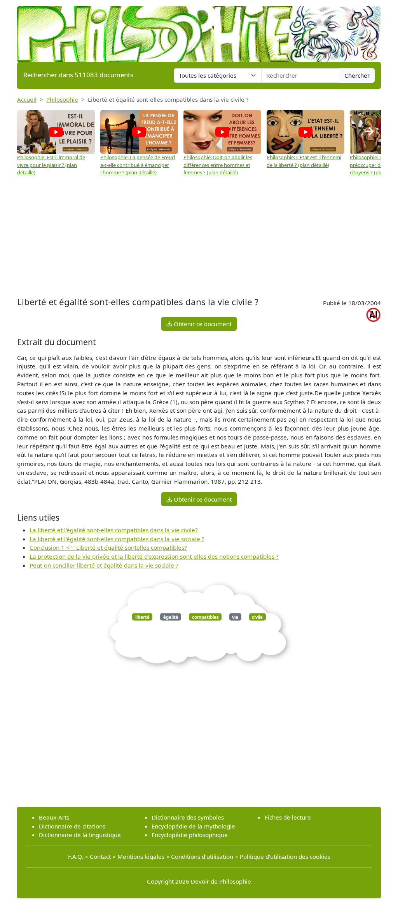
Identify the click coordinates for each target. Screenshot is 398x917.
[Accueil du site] (199, 30)
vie (235, 617)
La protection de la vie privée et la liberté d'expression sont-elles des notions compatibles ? (154, 556)
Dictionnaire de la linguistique (80, 835)
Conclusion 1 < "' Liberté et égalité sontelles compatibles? (108, 547)
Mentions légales (140, 856)
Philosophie (62, 99)
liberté (142, 617)
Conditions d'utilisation (202, 856)
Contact (100, 856)
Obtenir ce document (202, 324)
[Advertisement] (199, 236)
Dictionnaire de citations (72, 826)
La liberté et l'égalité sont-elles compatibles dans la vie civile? (114, 530)
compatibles (205, 617)
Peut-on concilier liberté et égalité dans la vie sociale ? (104, 565)
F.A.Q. (75, 856)
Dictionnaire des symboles (188, 817)
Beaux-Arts (54, 817)
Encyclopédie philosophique (190, 835)
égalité (170, 617)
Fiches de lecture (288, 817)
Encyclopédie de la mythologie (193, 826)
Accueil (27, 99)
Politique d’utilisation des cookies (285, 856)
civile (257, 617)
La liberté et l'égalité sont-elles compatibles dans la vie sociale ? (117, 539)
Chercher (357, 75)
